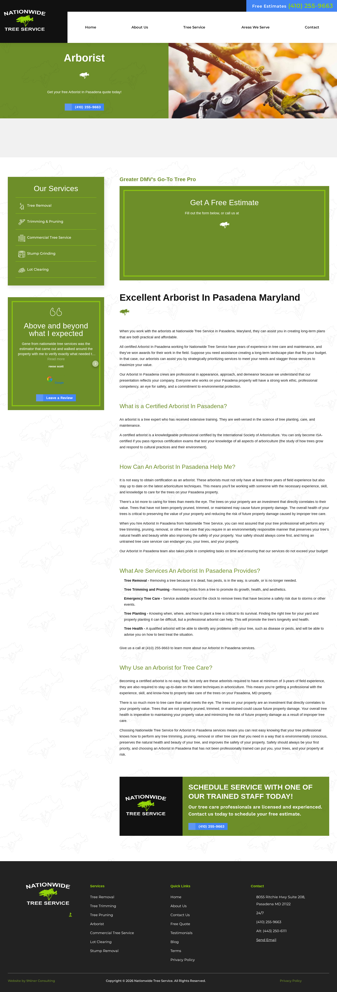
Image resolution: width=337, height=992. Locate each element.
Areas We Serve (255, 27)
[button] (16, 364)
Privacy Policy (291, 981)
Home (90, 27)
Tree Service (194, 27)
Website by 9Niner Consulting (31, 981)
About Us (139, 27)
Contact (312, 27)
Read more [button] (56, 359)
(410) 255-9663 (252, 213)
